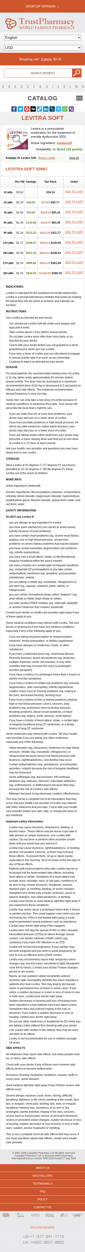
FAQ (42, 1191)
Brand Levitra (47, 158)
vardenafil (64, 143)
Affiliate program (42, 1227)
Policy (43, 1199)
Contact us (42, 1207)
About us (42, 1168)
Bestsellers (42, 1175)
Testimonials (42, 1183)
